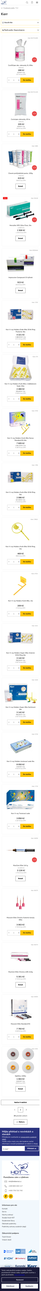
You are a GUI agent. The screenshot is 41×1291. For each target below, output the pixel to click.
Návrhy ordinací (7, 1215)
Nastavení (19, 1280)
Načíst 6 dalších (20, 1102)
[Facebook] (5, 1196)
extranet (5, 1243)
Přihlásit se (31, 1148)
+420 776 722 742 (15, 1190)
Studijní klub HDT (8, 1218)
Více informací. (19, 1275)
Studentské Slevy (8, 1221)
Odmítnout (10, 1286)
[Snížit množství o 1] (8, 80)
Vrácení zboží (6, 1240)
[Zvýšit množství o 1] (18, 80)
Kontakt (5, 1209)
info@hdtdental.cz (14, 1181)
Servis (4, 1212)
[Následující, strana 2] (20, 1109)
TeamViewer (6, 1237)
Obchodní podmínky (9, 1224)
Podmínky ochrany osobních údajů (14, 1227)
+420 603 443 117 (15, 1186)
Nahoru (22, 1122)
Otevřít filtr (8, 22)
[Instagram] (10, 1196)
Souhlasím (29, 1286)
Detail (20, 186)
